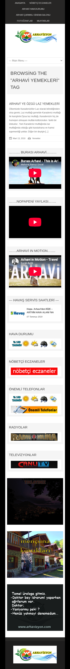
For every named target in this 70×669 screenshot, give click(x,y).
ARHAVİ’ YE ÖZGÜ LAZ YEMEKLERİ (34, 103)
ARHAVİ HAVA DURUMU (33, 9)
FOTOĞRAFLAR (25, 21)
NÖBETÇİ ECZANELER (40, 3)
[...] (46, 131)
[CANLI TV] (34, 464)
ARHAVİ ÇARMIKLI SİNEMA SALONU (33, 15)
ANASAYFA (20, 3)
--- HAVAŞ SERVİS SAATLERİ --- (34, 300)
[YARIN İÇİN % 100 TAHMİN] (34, 343)
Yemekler (36, 138)
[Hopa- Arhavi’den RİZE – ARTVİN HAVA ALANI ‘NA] (18, 313)
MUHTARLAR (43, 21)
